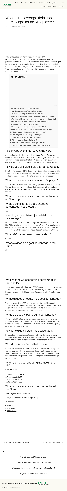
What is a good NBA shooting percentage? (26, 135)
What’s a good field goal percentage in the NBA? (28, 127)
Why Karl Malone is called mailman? (33, 474)
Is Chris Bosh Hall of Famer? (52, 442)
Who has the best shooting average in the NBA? (29, 142)
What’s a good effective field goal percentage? (29, 132)
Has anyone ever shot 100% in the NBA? (25, 108)
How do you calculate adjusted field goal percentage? (30, 121)
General (23, 26)
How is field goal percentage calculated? (26, 137)
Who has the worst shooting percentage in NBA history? (31, 129)
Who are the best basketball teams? (18, 442)
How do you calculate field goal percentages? (27, 111)
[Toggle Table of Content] (54, 105)
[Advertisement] (33, 41)
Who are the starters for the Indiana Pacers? (33, 462)
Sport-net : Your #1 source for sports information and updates (19, 483)
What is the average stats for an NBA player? (27, 114)
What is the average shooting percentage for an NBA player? (33, 116)
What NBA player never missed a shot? (25, 124)
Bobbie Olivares (15, 26)
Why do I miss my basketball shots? (24, 140)
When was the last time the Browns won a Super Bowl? (33, 468)
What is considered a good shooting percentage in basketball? (34, 119)
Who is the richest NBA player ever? (34, 457)
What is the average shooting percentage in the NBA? (31, 145)
